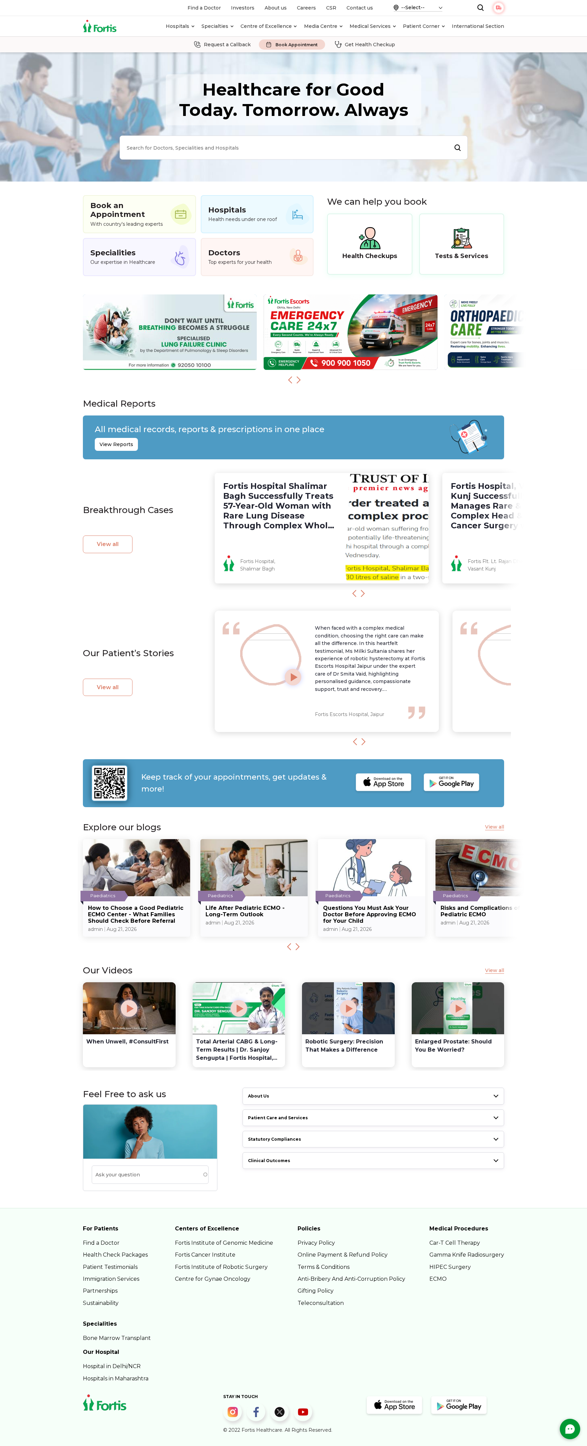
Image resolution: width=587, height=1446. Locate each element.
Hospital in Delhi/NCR (112, 1366)
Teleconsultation (321, 1303)
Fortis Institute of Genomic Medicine (224, 1243)
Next (298, 380)
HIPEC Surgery (450, 1267)
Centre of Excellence (266, 26)
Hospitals (177, 26)
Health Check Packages (115, 1255)
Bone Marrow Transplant (117, 1338)
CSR (331, 8)
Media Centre (320, 26)
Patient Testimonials (110, 1267)
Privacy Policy (316, 1243)
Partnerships (100, 1291)
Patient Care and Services (278, 1117)
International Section (478, 26)
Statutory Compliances (274, 1139)
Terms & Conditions (324, 1267)
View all (108, 544)
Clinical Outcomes (269, 1160)
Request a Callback (227, 44)
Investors (242, 8)
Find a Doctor (204, 8)
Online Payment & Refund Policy (343, 1255)
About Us (258, 1096)
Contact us (359, 8)
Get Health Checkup (370, 44)
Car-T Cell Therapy (454, 1243)
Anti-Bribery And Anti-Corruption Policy (351, 1279)
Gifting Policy (316, 1291)
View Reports (116, 444)
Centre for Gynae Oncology (212, 1279)
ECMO (438, 1279)
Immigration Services (111, 1279)
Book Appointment (296, 44)
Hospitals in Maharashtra (115, 1378)
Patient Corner (421, 26)
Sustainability (101, 1303)
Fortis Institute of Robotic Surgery (221, 1267)
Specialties (214, 26)
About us (276, 8)
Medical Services (370, 26)
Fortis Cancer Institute (205, 1255)
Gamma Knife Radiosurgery (466, 1255)
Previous (290, 380)
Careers (306, 8)
